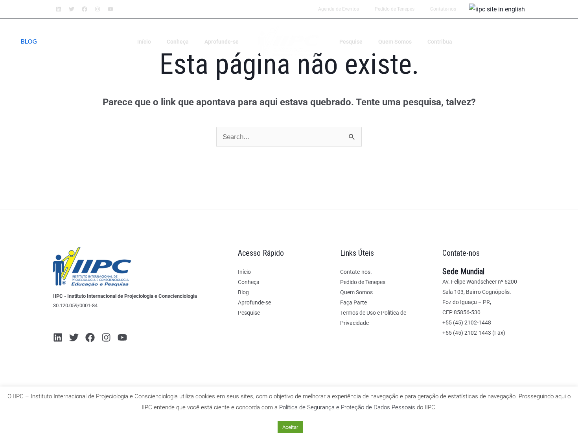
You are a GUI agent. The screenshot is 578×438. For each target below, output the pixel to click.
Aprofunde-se (221, 41)
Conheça (178, 41)
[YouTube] (122, 337)
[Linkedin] (58, 337)
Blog (243, 292)
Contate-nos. (356, 272)
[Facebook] (90, 337)
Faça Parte (353, 302)
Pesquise (351, 41)
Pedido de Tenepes (394, 9)
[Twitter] (74, 337)
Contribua (439, 41)
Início (144, 41)
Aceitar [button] (290, 427)
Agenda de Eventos (338, 9)
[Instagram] (106, 337)
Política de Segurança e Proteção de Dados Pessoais (347, 407)
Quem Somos (395, 41)
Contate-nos (443, 9)
